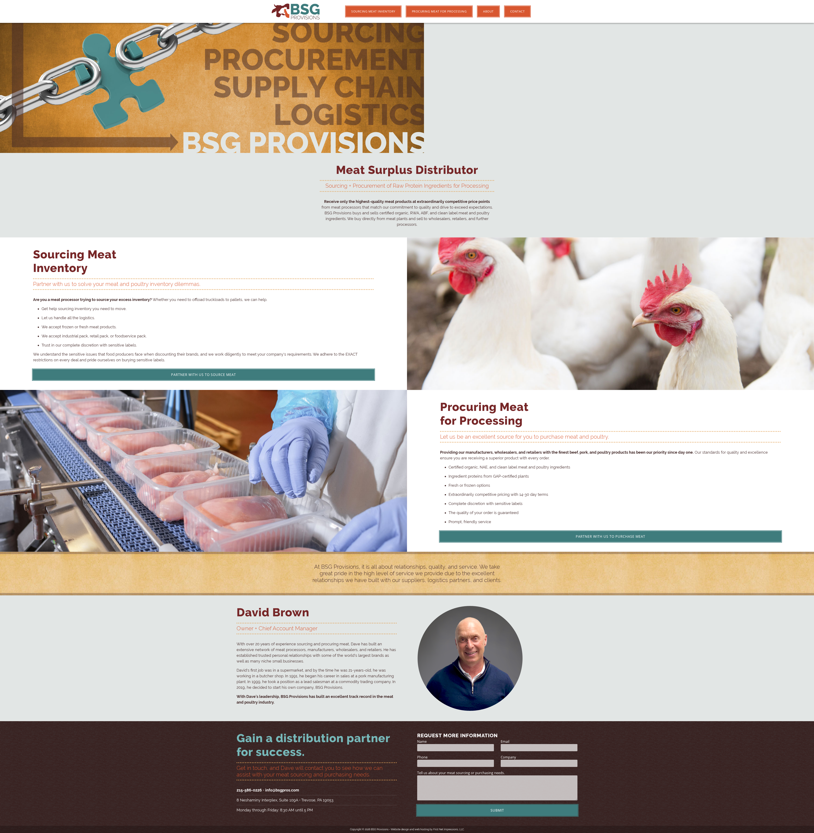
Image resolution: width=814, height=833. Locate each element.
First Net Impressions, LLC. (448, 829)
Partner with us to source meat (203, 374)
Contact (517, 11)
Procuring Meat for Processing (439, 11)
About (488, 11)
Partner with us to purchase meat (610, 536)
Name (422, 741)
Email (505, 741)
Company (508, 757)
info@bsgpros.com (282, 790)
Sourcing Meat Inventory (373, 11)
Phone (422, 757)
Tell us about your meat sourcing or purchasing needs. (461, 773)
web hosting (422, 829)
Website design (400, 829)
